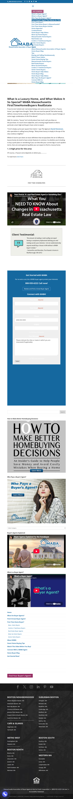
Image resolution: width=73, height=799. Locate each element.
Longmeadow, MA (44, 764)
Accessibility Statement (36, 791)
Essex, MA (10, 756)
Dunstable (42, 759)
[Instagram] (29, 1)
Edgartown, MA (11, 727)
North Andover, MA (13, 767)
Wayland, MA (11, 744)
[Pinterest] (33, 1)
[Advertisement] (36, 384)
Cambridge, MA (43, 709)
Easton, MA (42, 744)
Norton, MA (42, 750)
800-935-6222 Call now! (36, 283)
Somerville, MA (43, 724)
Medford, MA (43, 712)
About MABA (11, 640)
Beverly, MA (10, 753)
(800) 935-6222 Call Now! (15, 1)
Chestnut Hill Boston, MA (14, 709)
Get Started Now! (13, 656)
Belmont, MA (42, 703)
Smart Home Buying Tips (16, 643)
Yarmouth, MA (11, 730)
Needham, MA (43, 715)
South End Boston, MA (14, 718)
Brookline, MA (43, 706)
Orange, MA (42, 767)
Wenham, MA (11, 770)
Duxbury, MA (43, 741)
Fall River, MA (43, 747)
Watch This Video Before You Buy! (19, 646)
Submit (17, 361)
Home (9, 612)
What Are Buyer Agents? (15, 616)
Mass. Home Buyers (14, 625)
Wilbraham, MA (43, 770)
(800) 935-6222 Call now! (60, 789)
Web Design (12, 796)
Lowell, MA (10, 764)
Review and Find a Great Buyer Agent (36, 289)
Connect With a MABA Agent (17, 650)
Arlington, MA (43, 701)
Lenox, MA (42, 762)
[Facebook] (24, 1)
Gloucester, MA (11, 759)
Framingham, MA (12, 741)
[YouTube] (36, 1)
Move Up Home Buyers (15, 634)
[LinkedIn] (31, 1)
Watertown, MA (43, 726)
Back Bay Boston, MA (13, 706)
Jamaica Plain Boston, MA (14, 712)
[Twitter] (27, 1)
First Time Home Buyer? (15, 622)
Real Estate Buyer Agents (15, 631)
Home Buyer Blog (13, 653)
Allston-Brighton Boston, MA (15, 701)
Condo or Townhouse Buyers (16, 628)
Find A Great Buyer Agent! (16, 619)
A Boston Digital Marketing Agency (34, 796)
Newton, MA (42, 718)
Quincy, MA (42, 721)
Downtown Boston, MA (14, 703)
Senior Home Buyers (14, 637)
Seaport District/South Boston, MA (17, 715)
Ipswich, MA (11, 762)
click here (20, 157)
